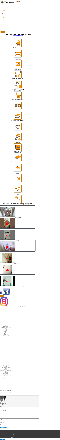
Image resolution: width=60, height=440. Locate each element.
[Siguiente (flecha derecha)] (4, 439)
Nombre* (1, 419)
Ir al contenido (1, 0)
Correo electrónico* (2, 421)
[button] (18, 32)
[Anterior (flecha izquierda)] (1, 439)
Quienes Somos (12, 286)
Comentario (1, 413)
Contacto (25, 286)
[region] (18, 22)
